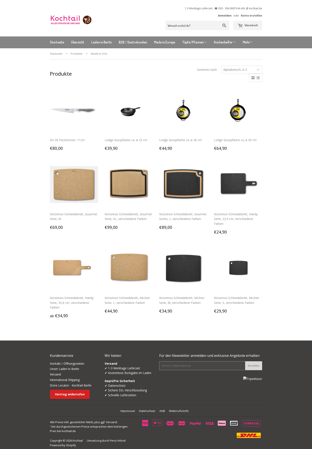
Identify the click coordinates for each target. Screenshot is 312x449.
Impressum (128, 411)
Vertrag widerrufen (70, 394)
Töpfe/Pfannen (193, 42)
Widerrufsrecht (178, 411)
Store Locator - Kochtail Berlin (70, 385)
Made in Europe (164, 42)
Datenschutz (147, 411)
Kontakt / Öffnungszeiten (67, 363)
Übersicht (77, 42)
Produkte (77, 54)
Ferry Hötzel (118, 440)
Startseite (57, 42)
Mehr (246, 42)
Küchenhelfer (223, 42)
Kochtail (78, 440)
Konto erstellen (251, 15)
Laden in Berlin (101, 42)
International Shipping (65, 380)
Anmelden (225, 15)
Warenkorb (251, 25)
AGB (162, 411)
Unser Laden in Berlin (64, 369)
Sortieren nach (207, 70)
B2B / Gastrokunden (133, 42)
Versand (55, 374)
